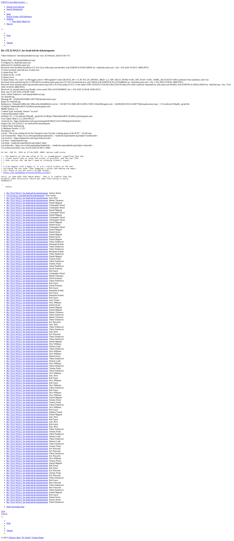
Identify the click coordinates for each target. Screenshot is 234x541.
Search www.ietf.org (15, 7)
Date (8, 35)
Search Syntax (12, 16)
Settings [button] (9, 19)
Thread (9, 43)
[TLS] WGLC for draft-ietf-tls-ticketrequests (25, 195)
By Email (26, 537)
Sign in (9, 24)
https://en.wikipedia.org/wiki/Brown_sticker (26, 173)
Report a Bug (15, 537)
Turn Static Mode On (21, 21)
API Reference (25, 16)
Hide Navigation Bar (15, 507)
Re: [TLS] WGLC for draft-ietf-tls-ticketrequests (27, 193)
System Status (38, 537)
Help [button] (8, 14)
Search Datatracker (14, 9)
